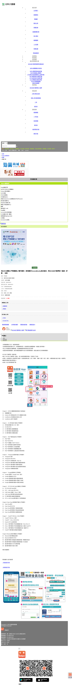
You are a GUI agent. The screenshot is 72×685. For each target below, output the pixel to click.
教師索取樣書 (5, 324)
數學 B (53, 148)
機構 (3, 157)
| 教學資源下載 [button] (6, 567)
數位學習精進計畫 (34, 61)
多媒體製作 (17, 148)
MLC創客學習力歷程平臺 (36, 76)
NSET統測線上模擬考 (35, 73)
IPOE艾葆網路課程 (36, 81)
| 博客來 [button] (4, 308)
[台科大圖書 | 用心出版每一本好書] (11, 4)
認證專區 (34, 56)
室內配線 (49, 148)
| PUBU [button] (4, 317)
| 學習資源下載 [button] (6, 562)
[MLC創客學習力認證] (6, 329)
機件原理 (27, 148)
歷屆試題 (34, 90)
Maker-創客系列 (5, 155)
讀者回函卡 (32, 324)
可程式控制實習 (38, 148)
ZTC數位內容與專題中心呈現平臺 (35, 74)
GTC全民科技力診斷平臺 (36, 78)
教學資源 (5, 340)
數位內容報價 (35, 83)
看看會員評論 (23, 324)
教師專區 (34, 85)
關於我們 (34, 7)
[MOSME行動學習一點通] (17, 330)
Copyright (3, 624)
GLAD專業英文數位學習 (36, 79)
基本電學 (7, 148)
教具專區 (34, 57)
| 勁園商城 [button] (4, 306)
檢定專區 (34, 59)
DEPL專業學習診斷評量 (36, 71)
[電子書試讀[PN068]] (30, 330)
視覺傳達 (44, 148)
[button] (5, 629)
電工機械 (22, 148)
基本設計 (12, 148)
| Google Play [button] (5, 320)
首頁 (3, 153)
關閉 (20, 684)
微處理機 (32, 148)
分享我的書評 (14, 324)
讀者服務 (34, 109)
